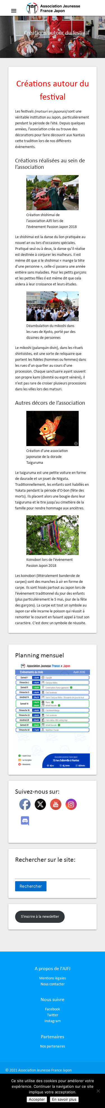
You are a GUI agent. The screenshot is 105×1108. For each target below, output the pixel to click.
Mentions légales (52, 978)
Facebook (52, 1009)
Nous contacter (53, 984)
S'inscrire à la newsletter (40, 917)
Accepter (37, 1099)
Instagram (53, 1021)
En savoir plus (64, 1099)
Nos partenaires (52, 1046)
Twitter (52, 1015)
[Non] (98, 1091)
